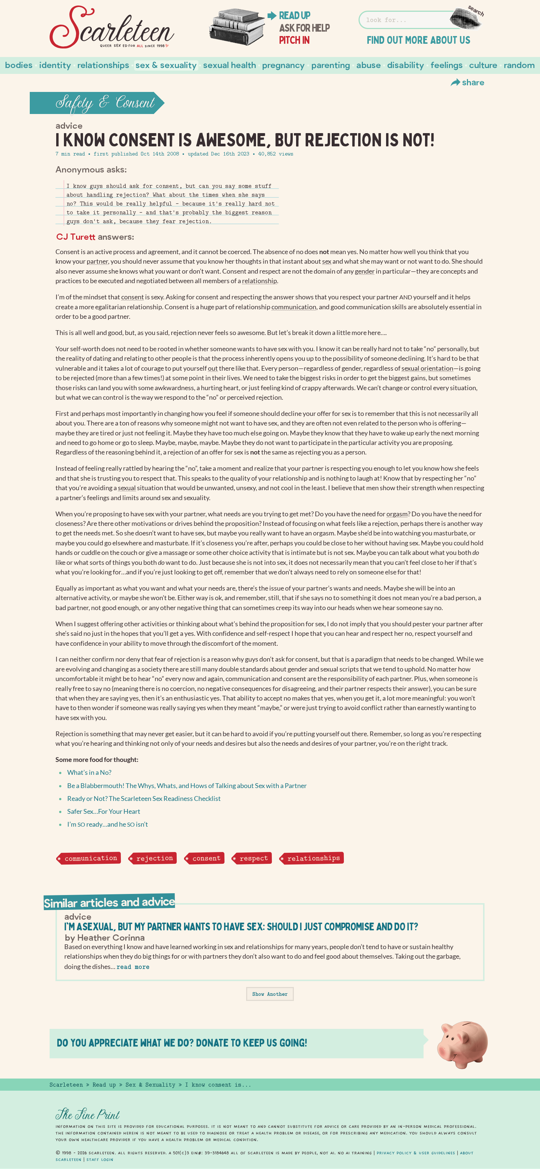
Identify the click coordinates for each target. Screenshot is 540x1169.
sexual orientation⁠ (427, 368)
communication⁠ (293, 307)
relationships (314, 858)
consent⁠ (132, 297)
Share (473, 81)
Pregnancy (283, 64)
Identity (55, 64)
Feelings (447, 64)
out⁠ (213, 368)
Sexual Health (229, 64)
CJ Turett (76, 236)
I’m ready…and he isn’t (107, 824)
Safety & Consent (104, 103)
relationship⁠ (259, 281)
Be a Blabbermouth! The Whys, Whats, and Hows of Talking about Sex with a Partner (187, 786)
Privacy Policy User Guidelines (416, 1153)
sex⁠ (326, 261)
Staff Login (100, 1159)
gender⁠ (365, 271)
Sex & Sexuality (166, 64)
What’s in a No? (89, 772)
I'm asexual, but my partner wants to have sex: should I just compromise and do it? (241, 926)
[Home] (112, 27)
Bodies (19, 64)
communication (90, 858)
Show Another (270, 994)
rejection (154, 858)
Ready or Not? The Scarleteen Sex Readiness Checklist (144, 798)
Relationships (103, 64)
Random (519, 64)
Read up (294, 15)
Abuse (368, 64)
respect (254, 858)
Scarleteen (66, 1084)
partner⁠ (97, 261)
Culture (483, 64)
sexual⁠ (127, 488)
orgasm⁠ (397, 514)
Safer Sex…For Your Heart (103, 811)
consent (206, 858)
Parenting (331, 64)
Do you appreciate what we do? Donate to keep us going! (182, 1042)
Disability (405, 64)
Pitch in (294, 40)
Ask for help (304, 27)
